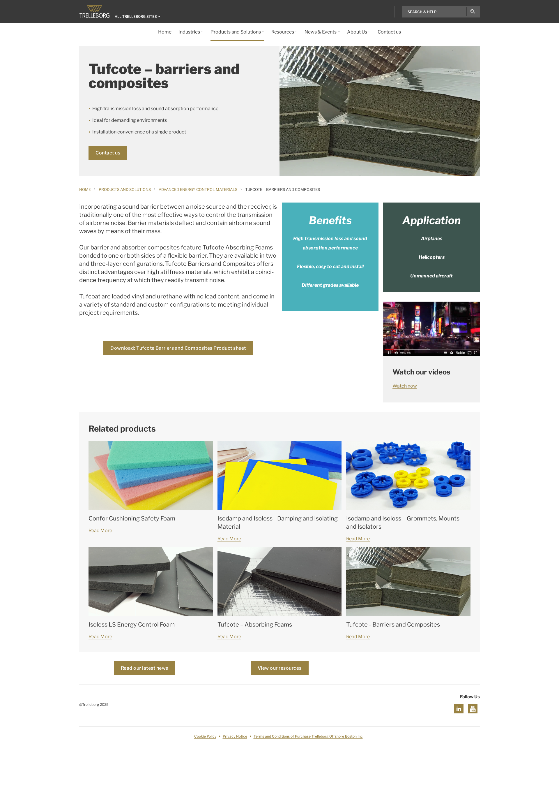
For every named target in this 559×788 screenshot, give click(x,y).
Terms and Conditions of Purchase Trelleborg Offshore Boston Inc (308, 736)
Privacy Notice (235, 736)
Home (85, 189)
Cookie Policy (205, 736)
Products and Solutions (125, 189)
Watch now (404, 386)
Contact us (107, 153)
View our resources (280, 668)
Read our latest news (144, 668)
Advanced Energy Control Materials (198, 189)
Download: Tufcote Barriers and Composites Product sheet (178, 348)
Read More (100, 530)
